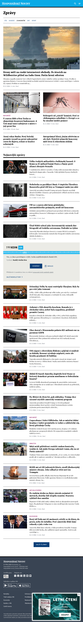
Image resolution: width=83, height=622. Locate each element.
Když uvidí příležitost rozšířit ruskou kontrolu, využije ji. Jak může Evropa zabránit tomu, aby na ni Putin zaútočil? (54, 449)
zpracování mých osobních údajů (43, 272)
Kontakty (6, 594)
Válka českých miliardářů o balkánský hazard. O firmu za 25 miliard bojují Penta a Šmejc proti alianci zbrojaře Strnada (52, 164)
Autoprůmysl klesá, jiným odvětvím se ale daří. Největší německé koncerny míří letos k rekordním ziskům (61, 139)
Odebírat (36, 266)
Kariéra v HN (7, 603)
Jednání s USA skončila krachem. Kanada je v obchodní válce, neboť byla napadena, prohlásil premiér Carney (51, 309)
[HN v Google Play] (10, 585)
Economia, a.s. (16, 564)
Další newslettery (13, 277)
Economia (7, 600)
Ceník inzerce (8, 606)
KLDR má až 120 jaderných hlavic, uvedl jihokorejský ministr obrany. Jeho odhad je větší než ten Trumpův (54, 469)
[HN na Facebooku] (18, 576)
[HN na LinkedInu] (24, 576)
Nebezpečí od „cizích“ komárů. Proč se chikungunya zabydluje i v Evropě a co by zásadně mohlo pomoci (61, 118)
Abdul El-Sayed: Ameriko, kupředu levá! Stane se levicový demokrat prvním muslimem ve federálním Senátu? (53, 376)
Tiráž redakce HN (9, 597)
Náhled (50, 266)
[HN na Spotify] (27, 576)
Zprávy (9, 13)
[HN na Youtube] (30, 576)
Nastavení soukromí (31, 600)
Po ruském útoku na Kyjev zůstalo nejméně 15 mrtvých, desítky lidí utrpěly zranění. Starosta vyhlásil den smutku (51, 495)
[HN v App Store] (24, 585)
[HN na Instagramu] (21, 576)
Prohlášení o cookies (31, 597)
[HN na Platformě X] (15, 576)
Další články (41, 544)
